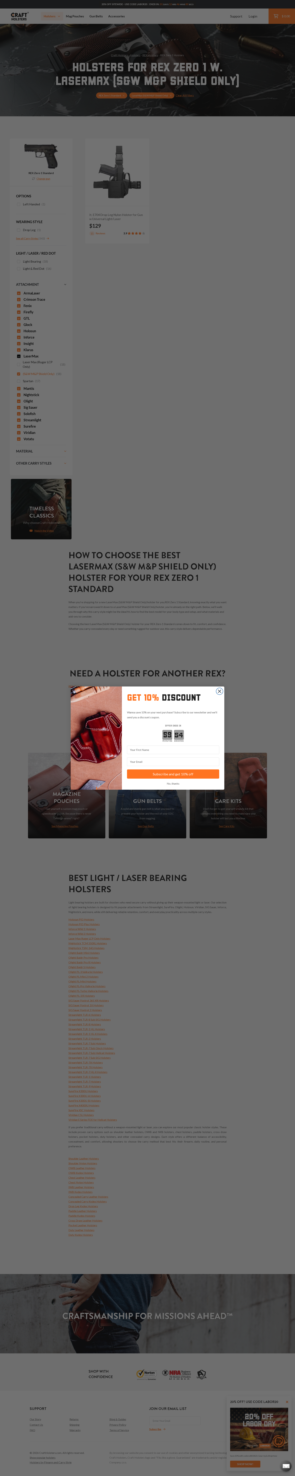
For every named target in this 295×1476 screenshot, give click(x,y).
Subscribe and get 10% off (173, 774)
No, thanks (173, 783)
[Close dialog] (219, 691)
